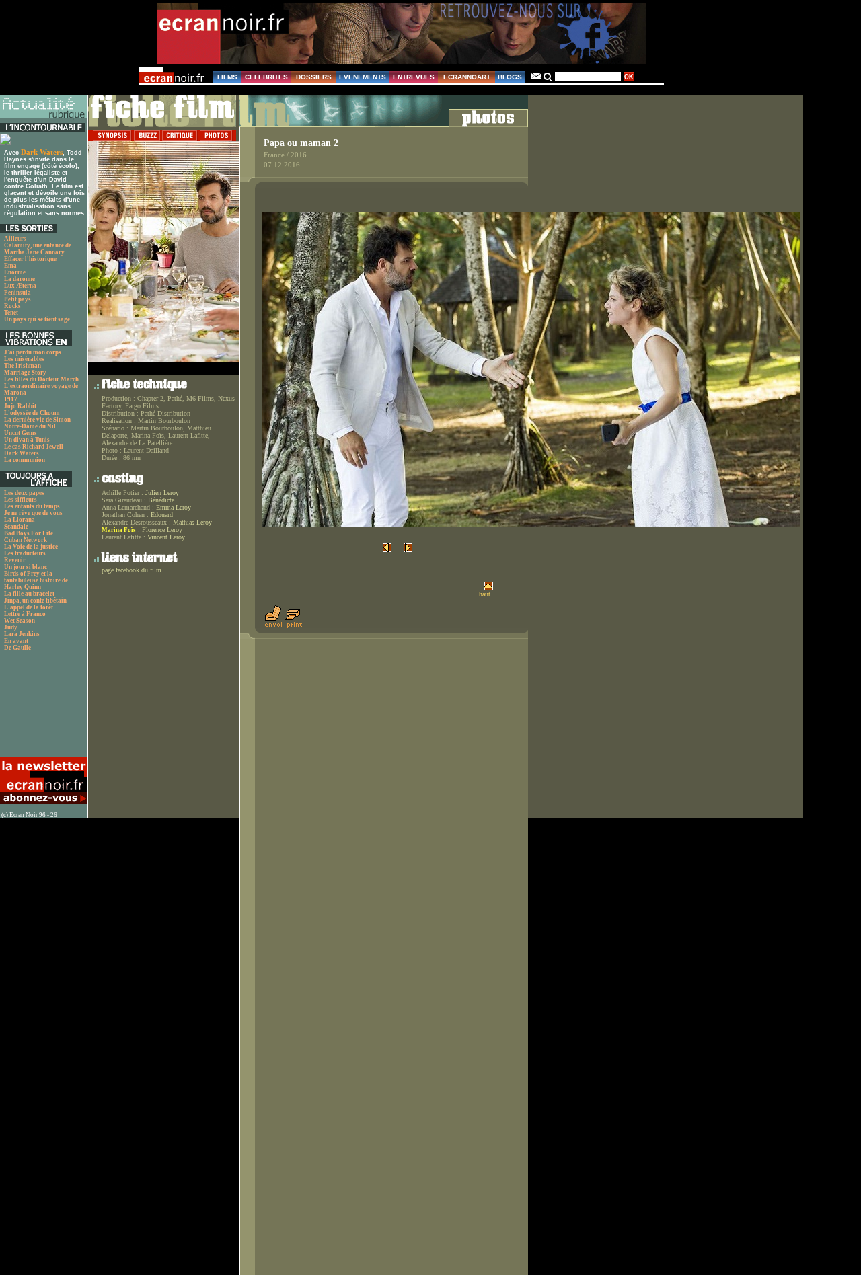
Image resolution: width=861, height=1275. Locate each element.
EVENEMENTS (362, 77)
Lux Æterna (20, 285)
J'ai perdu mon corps (32, 352)
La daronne (19, 279)
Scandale (16, 526)
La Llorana (19, 519)
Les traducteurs (25, 553)
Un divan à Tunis (27, 439)
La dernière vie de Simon (37, 419)
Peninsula (17, 292)
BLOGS (510, 77)
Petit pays (17, 299)
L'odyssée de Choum (32, 413)
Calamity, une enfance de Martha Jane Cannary (37, 249)
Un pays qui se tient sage (37, 319)
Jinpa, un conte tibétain (35, 600)
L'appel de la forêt (28, 607)
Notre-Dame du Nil (30, 426)
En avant (16, 641)
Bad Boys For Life (28, 533)
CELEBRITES (266, 77)
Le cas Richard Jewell (33, 446)
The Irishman (22, 365)
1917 (10, 399)
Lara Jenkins (22, 634)
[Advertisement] (42, 708)
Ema (10, 265)
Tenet (11, 312)
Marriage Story (25, 372)
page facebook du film (131, 570)
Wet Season (19, 620)
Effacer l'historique (30, 259)
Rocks (12, 306)
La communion (24, 460)
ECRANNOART (466, 77)
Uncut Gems (20, 433)
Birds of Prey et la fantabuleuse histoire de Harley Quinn (36, 580)
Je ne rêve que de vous (33, 513)
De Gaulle (17, 647)
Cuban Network (25, 540)
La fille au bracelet (29, 593)
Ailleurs (15, 238)
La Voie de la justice (31, 546)
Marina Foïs (119, 530)
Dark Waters (42, 152)
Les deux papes (24, 493)
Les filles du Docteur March (41, 379)
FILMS (227, 77)
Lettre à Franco (25, 614)
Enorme (15, 272)
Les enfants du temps (32, 506)
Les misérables (24, 359)
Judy (10, 627)
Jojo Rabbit (20, 406)
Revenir (15, 560)
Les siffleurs (20, 499)
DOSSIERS (314, 77)
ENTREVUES (414, 77)
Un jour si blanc (25, 567)
